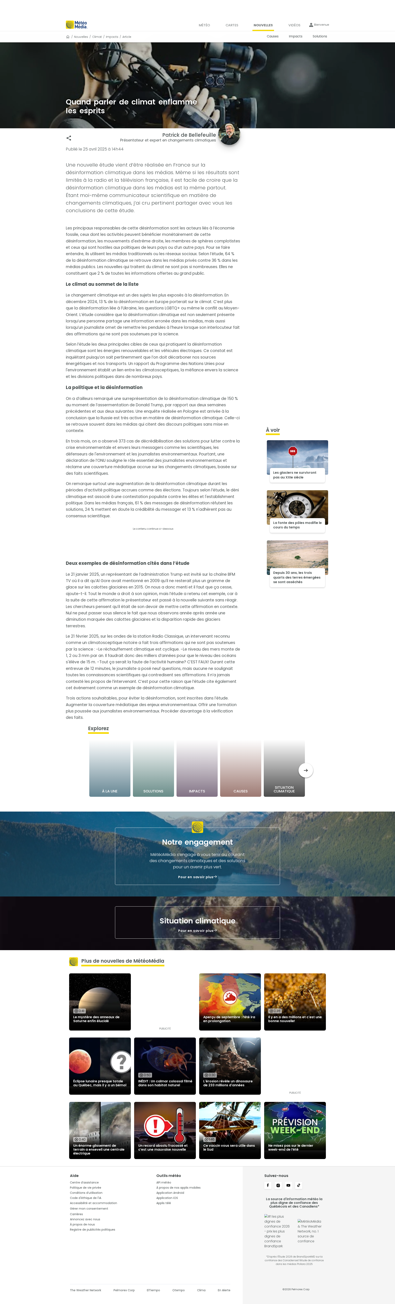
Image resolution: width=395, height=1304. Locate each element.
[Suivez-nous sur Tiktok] (299, 1186)
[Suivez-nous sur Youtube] (288, 1186)
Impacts (112, 37)
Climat (97, 37)
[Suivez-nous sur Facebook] (268, 1186)
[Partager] (69, 138)
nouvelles (81, 37)
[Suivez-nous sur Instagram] (278, 1186)
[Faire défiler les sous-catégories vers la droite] (306, 770)
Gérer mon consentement (89, 1208)
